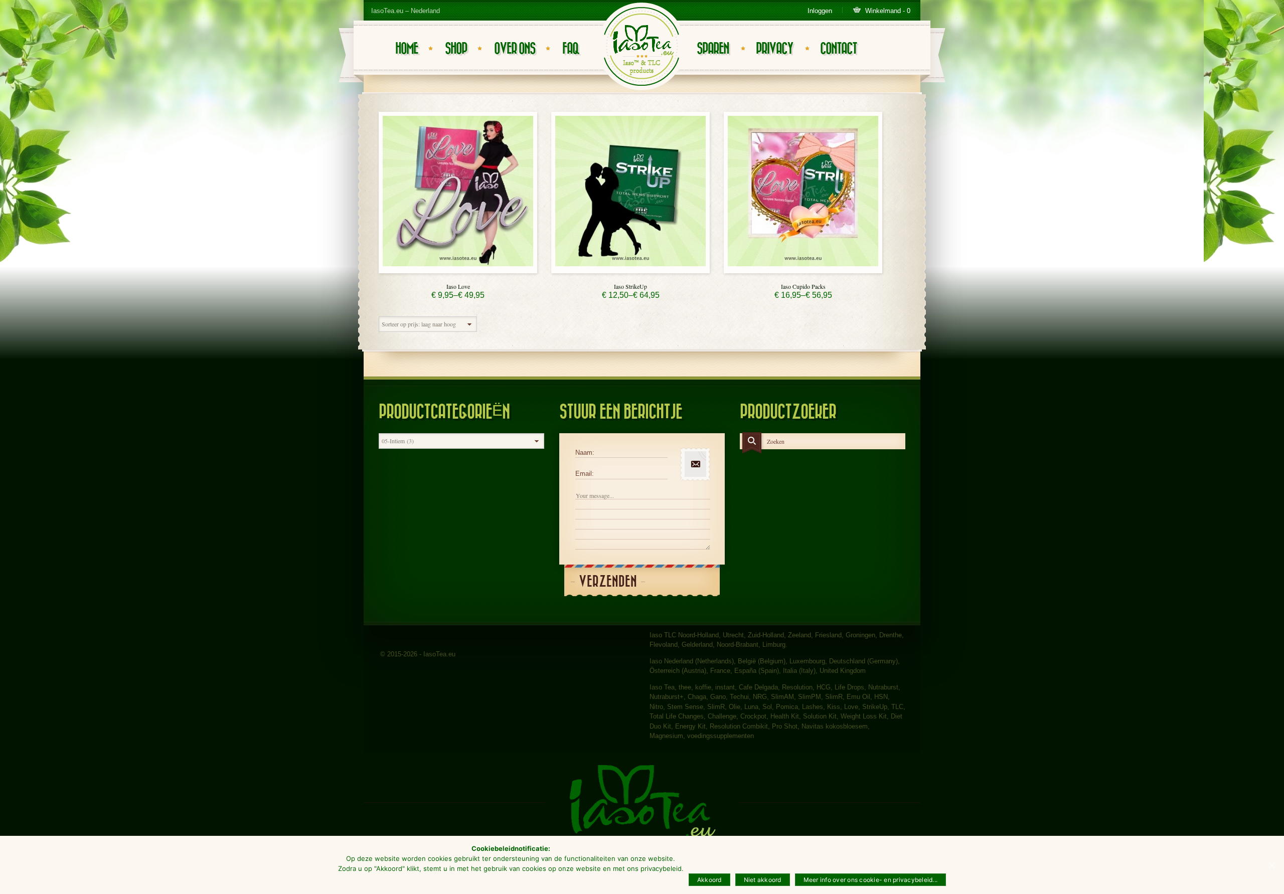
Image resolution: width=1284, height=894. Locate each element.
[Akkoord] (1271, 865)
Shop (456, 49)
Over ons (514, 49)
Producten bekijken (458, 270)
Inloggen (820, 11)
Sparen (713, 49)
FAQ (570, 49)
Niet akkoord (762, 879)
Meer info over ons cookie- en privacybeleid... (871, 879)
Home (406, 49)
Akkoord (709, 879)
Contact (838, 49)
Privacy (774, 49)
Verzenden (608, 582)
